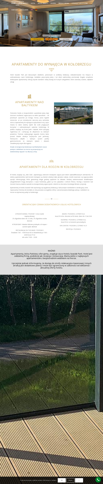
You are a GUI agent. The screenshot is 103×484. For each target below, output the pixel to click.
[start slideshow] (49, 41)
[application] (73, 113)
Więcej (70, 480)
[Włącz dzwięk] (91, 123)
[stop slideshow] (53, 41)
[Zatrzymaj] (56, 123)
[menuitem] (13, 3)
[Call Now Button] (98, 479)
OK (62, 480)
